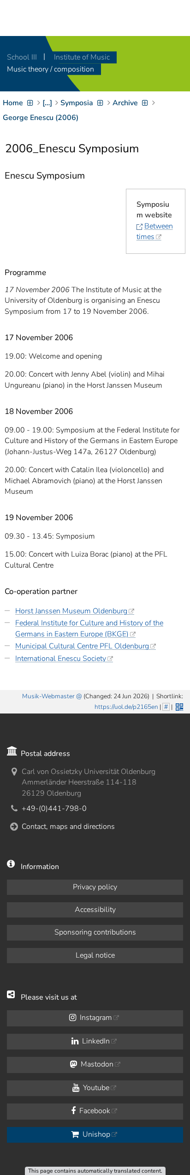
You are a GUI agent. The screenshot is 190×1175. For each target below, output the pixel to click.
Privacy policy (95, 887)
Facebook (93, 1111)
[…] (47, 103)
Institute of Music (82, 57)
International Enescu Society (60, 658)
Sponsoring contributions (95, 932)
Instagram (95, 1018)
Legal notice (95, 955)
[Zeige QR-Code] (178, 706)
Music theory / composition (50, 69)
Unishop (95, 1134)
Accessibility (95, 910)
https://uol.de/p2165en (126, 706)
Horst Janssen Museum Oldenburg (71, 611)
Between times (155, 231)
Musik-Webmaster (48, 696)
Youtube (95, 1088)
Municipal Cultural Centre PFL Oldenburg (82, 646)
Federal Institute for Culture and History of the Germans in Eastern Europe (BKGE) (89, 628)
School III (23, 57)
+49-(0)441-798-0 (54, 808)
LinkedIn (95, 1041)
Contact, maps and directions (68, 826)
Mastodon (96, 1064)
